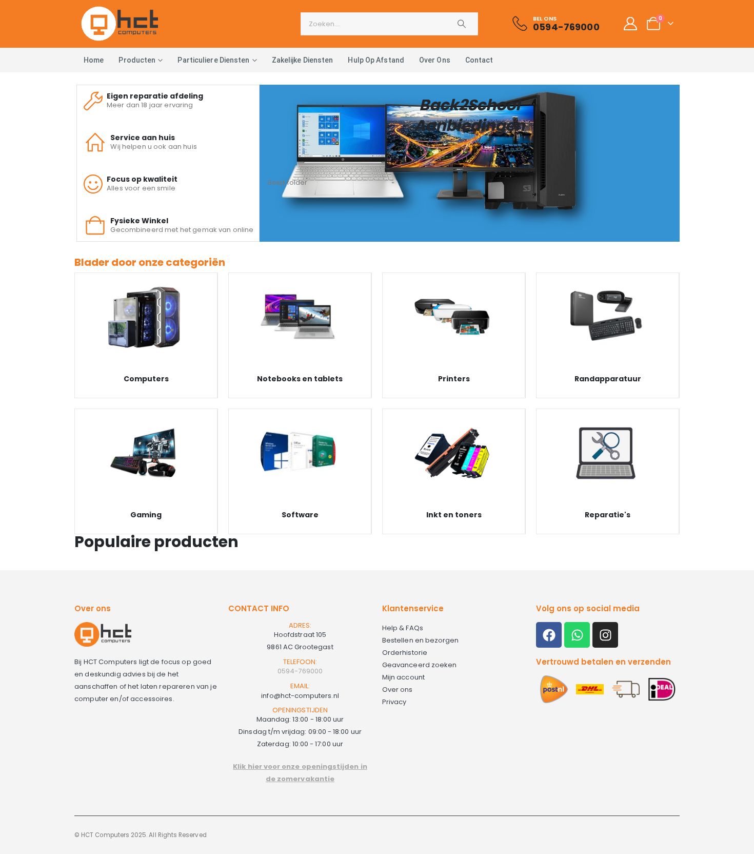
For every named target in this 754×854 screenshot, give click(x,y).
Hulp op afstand (376, 60)
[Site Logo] (119, 23)
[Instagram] (605, 635)
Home (94, 60)
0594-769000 (300, 671)
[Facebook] (549, 635)
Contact (479, 60)
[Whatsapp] (577, 635)
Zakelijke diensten (302, 60)
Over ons (434, 60)
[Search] (462, 24)
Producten (136, 60)
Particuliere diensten (213, 60)
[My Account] (630, 23)
